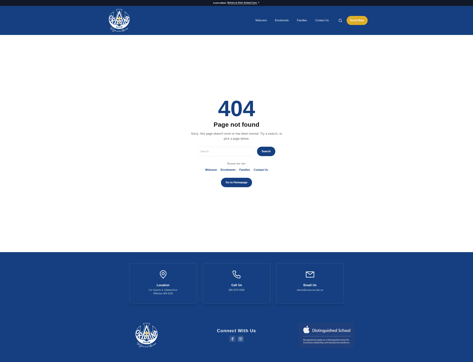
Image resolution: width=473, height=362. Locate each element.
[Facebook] (232, 339)
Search (266, 151)
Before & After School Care (242, 3)
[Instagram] (240, 339)
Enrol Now (357, 20)
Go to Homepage (236, 182)
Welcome (261, 20)
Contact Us (322, 20)
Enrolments (282, 20)
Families (302, 20)
